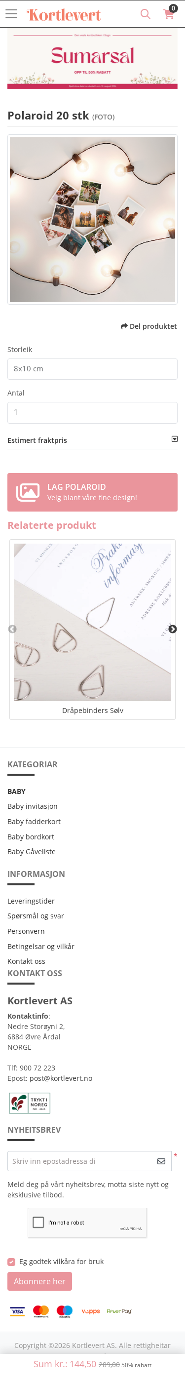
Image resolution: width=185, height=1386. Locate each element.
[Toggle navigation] (14, 13)
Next (173, 629)
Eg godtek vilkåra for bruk (61, 1261)
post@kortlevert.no (61, 1078)
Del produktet (153, 326)
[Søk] (145, 13)
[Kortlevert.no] (64, 13)
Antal (16, 392)
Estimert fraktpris (37, 440)
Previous (12, 629)
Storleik (19, 349)
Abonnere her (40, 1281)
